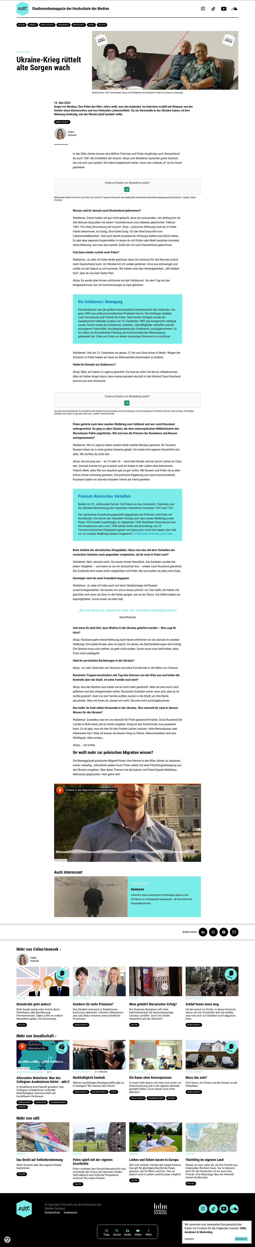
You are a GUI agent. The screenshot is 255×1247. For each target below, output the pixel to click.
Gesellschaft (47, 25)
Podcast (22, 1107)
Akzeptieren (241, 1238)
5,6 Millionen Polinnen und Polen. (152, 533)
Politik (102, 25)
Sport (91, 25)
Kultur (21, 25)
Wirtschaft (78, 25)
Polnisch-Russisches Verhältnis (104, 496)
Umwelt (32, 25)
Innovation (41, 1102)
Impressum (70, 1212)
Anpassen (189, 1238)
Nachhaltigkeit (99, 1092)
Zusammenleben (58, 1102)
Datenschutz (52, 1212)
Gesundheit (63, 25)
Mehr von (37, 949)
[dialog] (217, 1232)
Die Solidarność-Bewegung (100, 301)
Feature (171, 1098)
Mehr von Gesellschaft (35, 1036)
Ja (126, 189)
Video (113, 1092)
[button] (20, 981)
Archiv (134, 1180)
